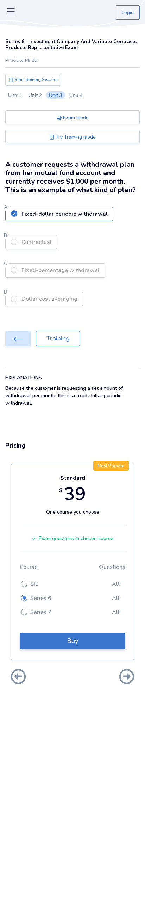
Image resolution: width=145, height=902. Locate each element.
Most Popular (111, 466)
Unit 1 (14, 95)
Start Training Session (35, 79)
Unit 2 (35, 95)
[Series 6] (18, 338)
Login (128, 12)
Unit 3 (55, 95)
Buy (72, 641)
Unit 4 (76, 95)
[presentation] (18, 677)
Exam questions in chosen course (76, 538)
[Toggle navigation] (11, 12)
